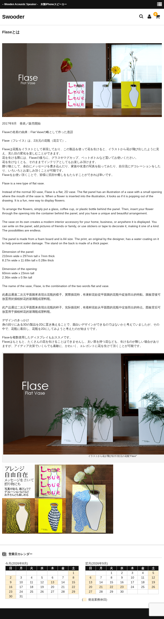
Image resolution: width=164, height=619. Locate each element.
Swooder (13, 17)
